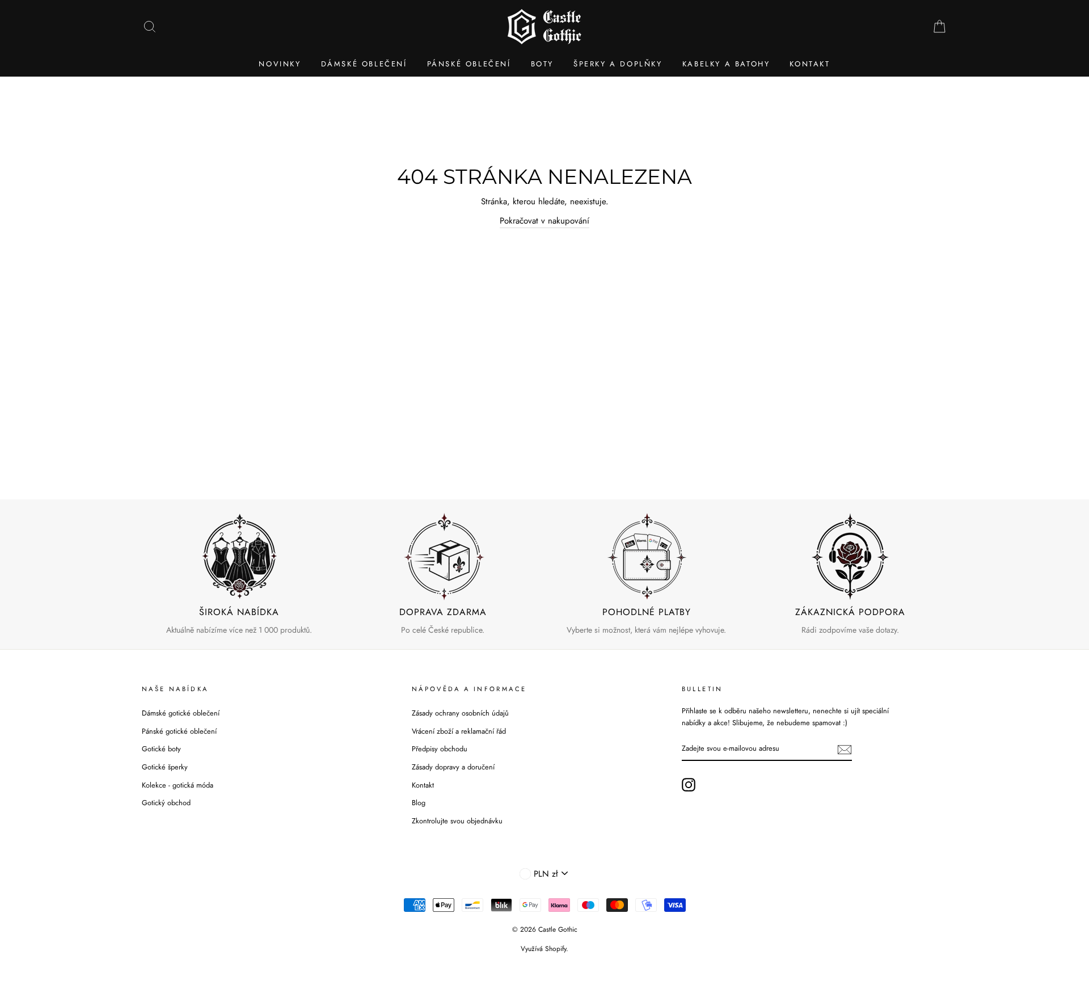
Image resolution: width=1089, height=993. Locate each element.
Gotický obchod (166, 802)
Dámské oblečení (364, 63)
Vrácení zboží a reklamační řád (459, 731)
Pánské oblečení (469, 63)
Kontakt (810, 63)
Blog (418, 802)
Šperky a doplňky (617, 63)
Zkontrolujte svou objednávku (457, 820)
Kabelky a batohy (726, 63)
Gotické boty (161, 748)
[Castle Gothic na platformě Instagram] (688, 785)
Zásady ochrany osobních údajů (460, 713)
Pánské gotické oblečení (179, 731)
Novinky (280, 63)
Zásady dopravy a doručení (453, 766)
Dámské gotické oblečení (181, 713)
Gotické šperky (165, 766)
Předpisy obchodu (439, 748)
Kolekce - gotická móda (177, 785)
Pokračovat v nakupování (544, 220)
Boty (542, 63)
